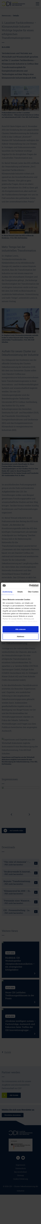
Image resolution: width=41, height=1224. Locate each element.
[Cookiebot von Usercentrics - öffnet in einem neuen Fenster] (29, 585)
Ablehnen (20, 636)
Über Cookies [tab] (33, 592)
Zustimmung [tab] (7, 592)
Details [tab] (20, 592)
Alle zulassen (20, 629)
